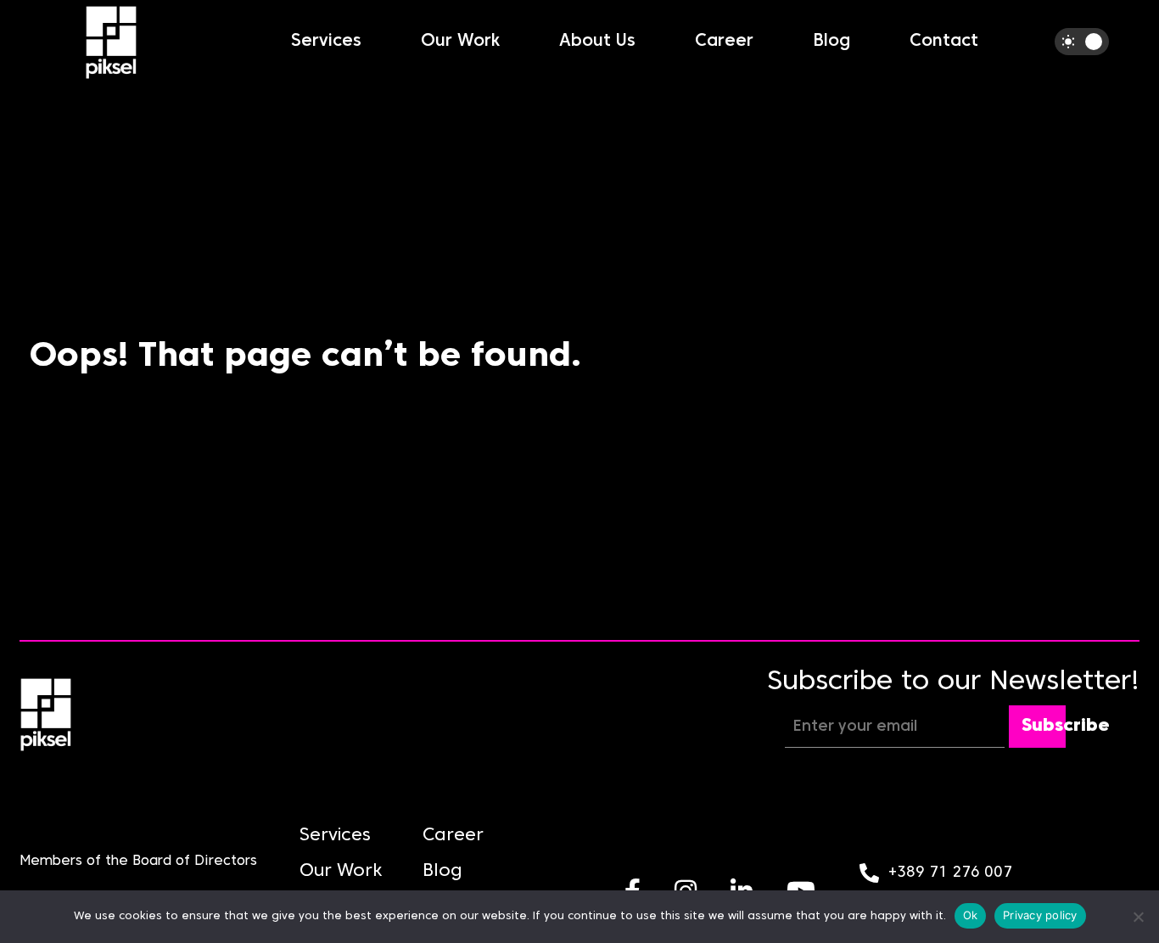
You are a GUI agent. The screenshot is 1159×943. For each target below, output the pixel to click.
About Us (597, 41)
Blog (831, 41)
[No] (1137, 916)
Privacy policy (1040, 915)
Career (724, 41)
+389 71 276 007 (950, 873)
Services (326, 41)
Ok (970, 915)
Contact (944, 41)
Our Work (460, 41)
